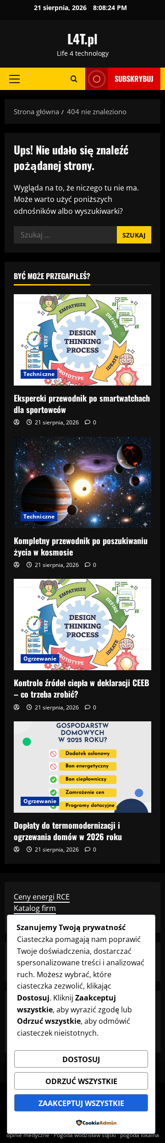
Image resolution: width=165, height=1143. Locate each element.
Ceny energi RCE (42, 897)
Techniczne (39, 374)
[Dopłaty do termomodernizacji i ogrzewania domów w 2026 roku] (82, 767)
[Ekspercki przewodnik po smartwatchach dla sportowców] (82, 340)
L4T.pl (82, 38)
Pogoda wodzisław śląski (85, 1135)
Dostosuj (81, 1059)
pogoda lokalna (139, 1135)
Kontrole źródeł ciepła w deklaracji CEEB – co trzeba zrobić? (81, 688)
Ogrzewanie (39, 658)
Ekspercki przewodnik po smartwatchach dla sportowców (82, 403)
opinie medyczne (28, 1135)
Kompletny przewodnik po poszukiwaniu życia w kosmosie (81, 546)
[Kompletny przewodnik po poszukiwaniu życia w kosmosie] (82, 482)
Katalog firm (35, 908)
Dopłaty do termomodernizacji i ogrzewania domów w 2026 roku (68, 830)
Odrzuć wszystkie (81, 1081)
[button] (14, 79)
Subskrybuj (134, 78)
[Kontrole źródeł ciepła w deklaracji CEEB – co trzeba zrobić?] (82, 624)
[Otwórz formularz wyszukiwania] (74, 79)
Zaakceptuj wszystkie (81, 1103)
